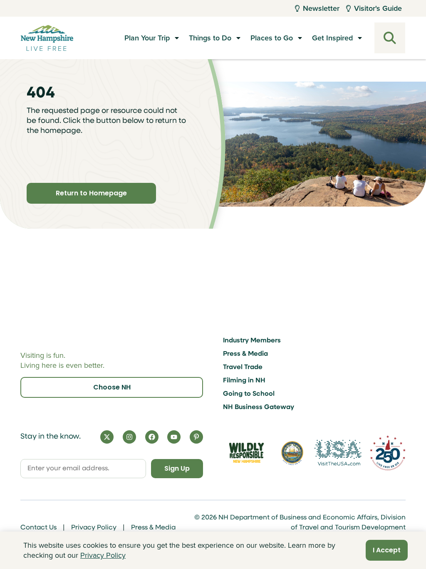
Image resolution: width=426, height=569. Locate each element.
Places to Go (271, 37)
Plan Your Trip (147, 37)
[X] (107, 437)
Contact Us (38, 527)
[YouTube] (174, 437)
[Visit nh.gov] (292, 453)
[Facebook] (152, 437)
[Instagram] (129, 437)
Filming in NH (244, 380)
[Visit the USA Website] (338, 452)
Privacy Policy (93, 527)
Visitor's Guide (378, 8)
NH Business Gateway (258, 407)
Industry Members (252, 340)
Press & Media (245, 354)
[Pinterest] (196, 437)
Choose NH (112, 387)
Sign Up (177, 468)
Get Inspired (332, 37)
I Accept (387, 550)
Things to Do (210, 37)
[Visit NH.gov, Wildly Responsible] (246, 453)
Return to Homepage (91, 193)
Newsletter (321, 8)
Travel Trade (243, 367)
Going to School (249, 394)
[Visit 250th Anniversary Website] (388, 452)
